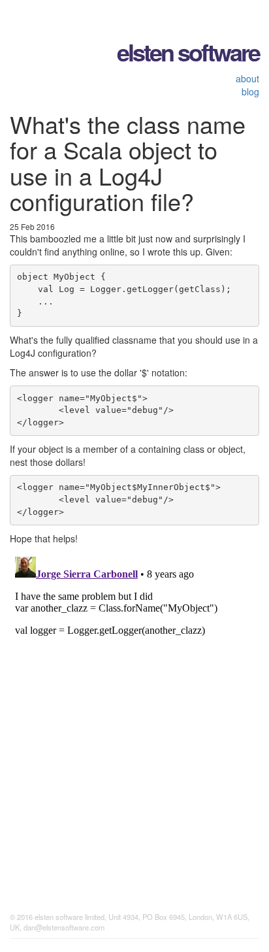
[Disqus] (134, 714)
